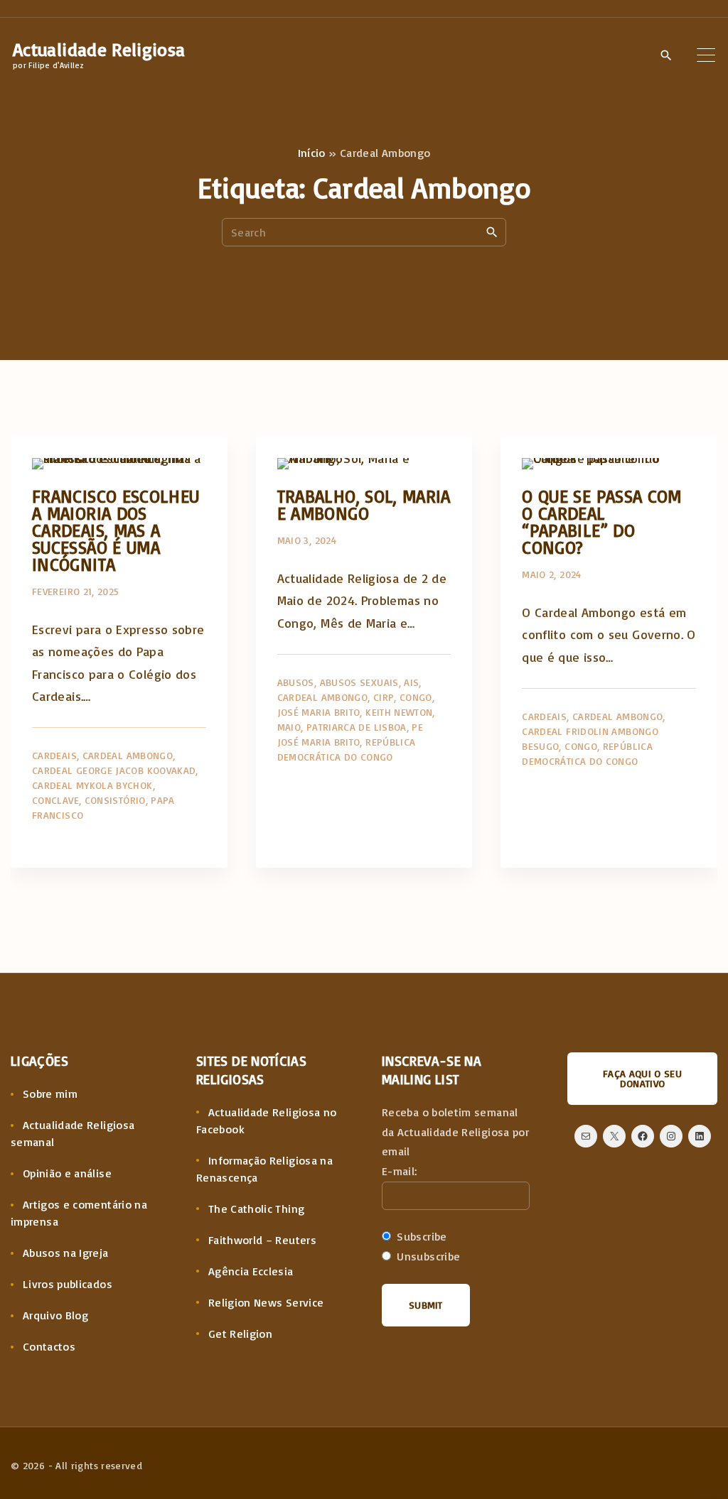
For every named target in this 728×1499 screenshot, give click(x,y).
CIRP (383, 697)
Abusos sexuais (359, 682)
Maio (289, 727)
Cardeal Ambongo (127, 755)
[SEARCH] (492, 231)
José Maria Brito (318, 712)
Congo (416, 697)
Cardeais (54, 755)
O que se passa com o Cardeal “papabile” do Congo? (601, 521)
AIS (411, 682)
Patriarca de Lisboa (356, 727)
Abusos (295, 682)
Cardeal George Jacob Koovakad (114, 770)
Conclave (55, 800)
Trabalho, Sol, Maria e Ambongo (364, 504)
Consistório (115, 800)
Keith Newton (398, 712)
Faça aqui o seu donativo (642, 1078)
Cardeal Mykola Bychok (92, 785)
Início (312, 153)
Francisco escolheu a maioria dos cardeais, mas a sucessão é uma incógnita (115, 530)
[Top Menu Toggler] (706, 54)
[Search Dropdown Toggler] (666, 55)
